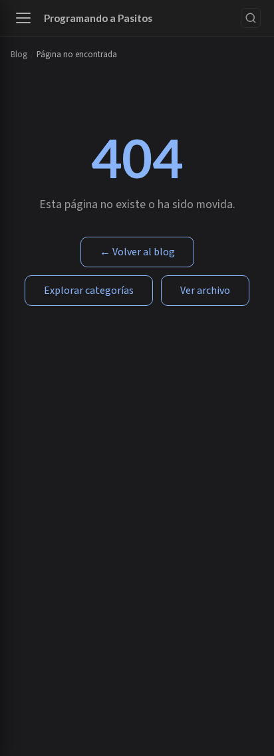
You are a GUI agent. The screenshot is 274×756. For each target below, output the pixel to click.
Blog (19, 55)
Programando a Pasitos (98, 18)
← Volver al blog (137, 252)
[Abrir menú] (23, 18)
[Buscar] (251, 18)
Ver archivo (205, 290)
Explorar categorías (89, 290)
